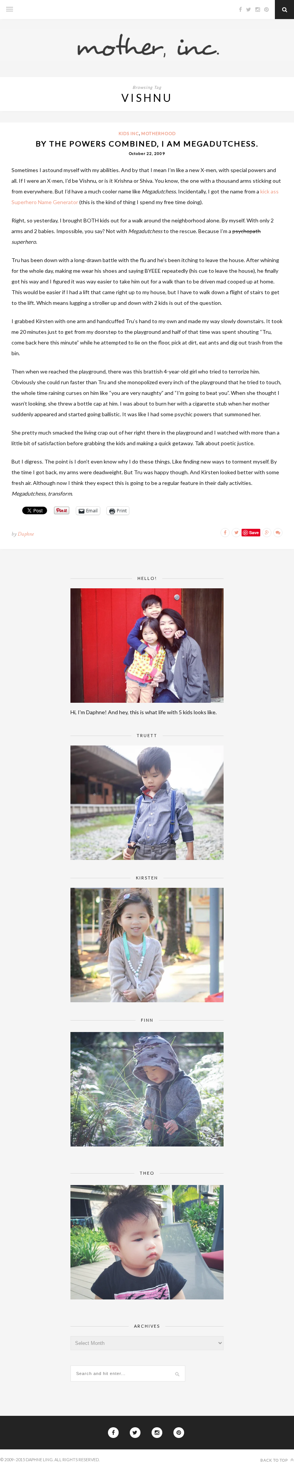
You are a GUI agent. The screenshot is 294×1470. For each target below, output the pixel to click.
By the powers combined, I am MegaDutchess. (147, 143)
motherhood (158, 133)
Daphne (26, 534)
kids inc (129, 133)
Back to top (274, 1460)
